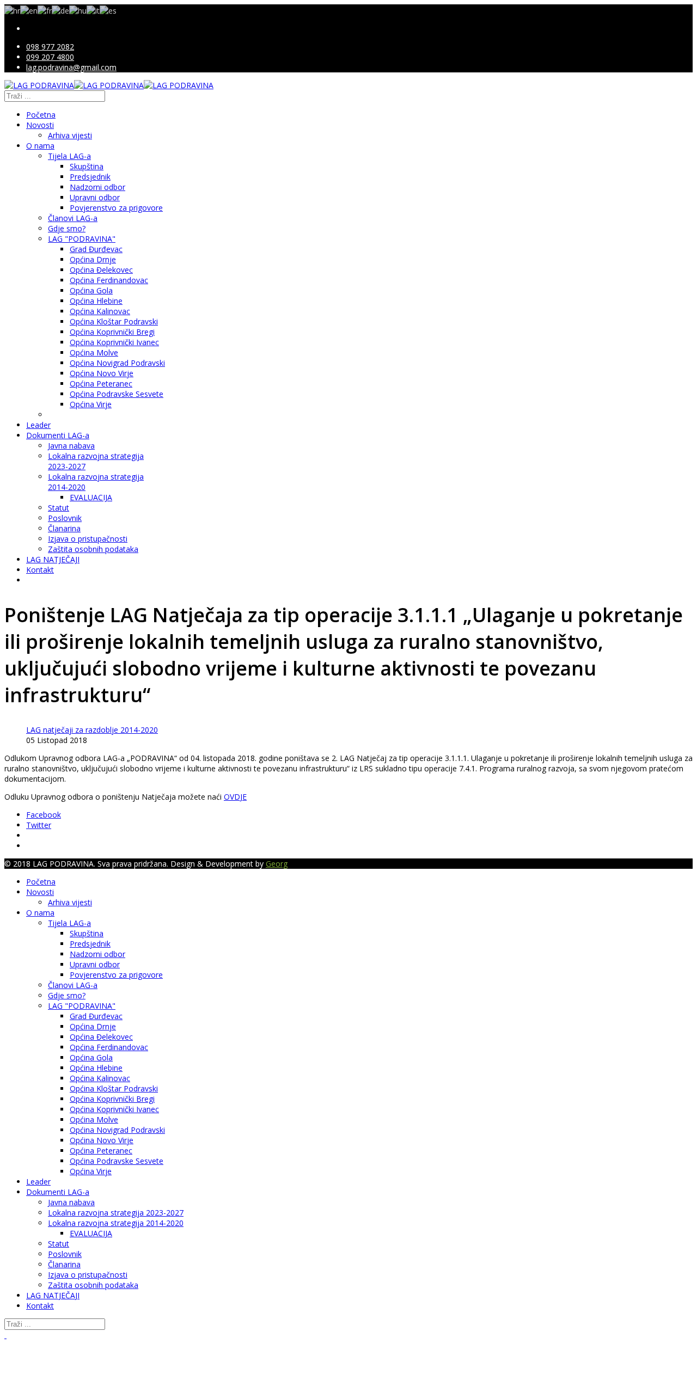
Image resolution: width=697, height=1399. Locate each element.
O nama (40, 145)
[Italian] (93, 9)
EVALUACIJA (91, 497)
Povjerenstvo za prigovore (116, 208)
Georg (277, 863)
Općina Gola (91, 290)
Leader (38, 425)
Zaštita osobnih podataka (93, 549)
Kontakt (40, 569)
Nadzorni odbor (97, 187)
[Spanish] (108, 9)
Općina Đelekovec (101, 270)
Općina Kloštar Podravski (114, 321)
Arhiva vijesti (70, 135)
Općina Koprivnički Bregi (112, 332)
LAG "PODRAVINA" (81, 239)
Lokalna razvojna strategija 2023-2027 (116, 1212)
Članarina (64, 528)
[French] (45, 9)
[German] (60, 9)
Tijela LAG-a (69, 156)
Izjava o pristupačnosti (87, 538)
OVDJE (235, 796)
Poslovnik (65, 518)
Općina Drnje (93, 259)
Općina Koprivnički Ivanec (114, 342)
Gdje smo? (66, 228)
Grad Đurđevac (96, 249)
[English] (29, 9)
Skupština (86, 166)
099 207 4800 (50, 57)
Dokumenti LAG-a (57, 435)
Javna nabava (71, 445)
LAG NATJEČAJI (53, 559)
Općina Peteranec (101, 383)
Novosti (40, 125)
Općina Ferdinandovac (109, 280)
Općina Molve (94, 352)
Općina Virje (91, 404)
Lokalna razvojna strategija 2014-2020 (116, 1223)
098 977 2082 (50, 46)
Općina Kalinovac (100, 311)
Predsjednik (90, 176)
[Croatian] (12, 9)
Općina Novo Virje (101, 373)
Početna (41, 114)
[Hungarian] (78, 9)
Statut (58, 507)
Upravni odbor (95, 197)
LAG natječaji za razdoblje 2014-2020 (92, 730)
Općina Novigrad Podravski (117, 363)
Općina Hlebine (96, 301)
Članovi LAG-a (72, 218)
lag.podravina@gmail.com (71, 67)
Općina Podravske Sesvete (116, 394)
